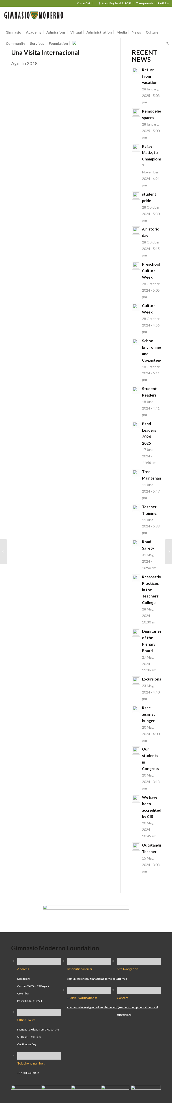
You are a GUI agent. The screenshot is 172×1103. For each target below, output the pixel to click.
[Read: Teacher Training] (136, 508)
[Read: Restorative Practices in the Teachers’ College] (136, 578)
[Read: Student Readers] (136, 390)
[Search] (166, 43)
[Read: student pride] (136, 196)
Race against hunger (148, 714)
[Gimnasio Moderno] (33, 16)
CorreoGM (83, 3)
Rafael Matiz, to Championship (154, 153)
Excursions (151, 679)
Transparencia (144, 3)
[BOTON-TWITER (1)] (115, 1087)
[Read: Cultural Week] (136, 307)
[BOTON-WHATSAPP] (146, 1087)
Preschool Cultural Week (151, 270)
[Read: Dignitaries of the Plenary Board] (136, 633)
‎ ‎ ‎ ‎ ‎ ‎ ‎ (96, 3)
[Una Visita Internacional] (3, 551)
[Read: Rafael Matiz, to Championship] (136, 148)
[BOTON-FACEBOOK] (26, 1087)
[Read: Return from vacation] (136, 71)
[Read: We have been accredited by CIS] (136, 799)
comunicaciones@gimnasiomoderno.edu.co (94, 978)
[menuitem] (83, 3)
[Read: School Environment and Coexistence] (136, 342)
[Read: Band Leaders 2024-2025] (136, 425)
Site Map (122, 978)
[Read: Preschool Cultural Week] (136, 266)
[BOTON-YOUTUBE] (86, 1087)
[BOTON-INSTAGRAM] (56, 1087)
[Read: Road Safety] (136, 543)
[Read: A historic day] (136, 230)
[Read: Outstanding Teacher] (136, 847)
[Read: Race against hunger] (136, 709)
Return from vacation (149, 76)
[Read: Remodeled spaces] (136, 113)
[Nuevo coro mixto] (168, 551)
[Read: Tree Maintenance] (136, 473)
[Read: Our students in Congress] (136, 751)
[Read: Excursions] (136, 680)
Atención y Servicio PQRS (116, 3)
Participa (163, 3)
